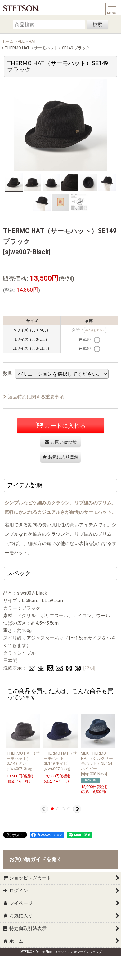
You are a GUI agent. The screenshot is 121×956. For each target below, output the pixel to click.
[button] (14, 182)
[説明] (89, 668)
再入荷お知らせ (95, 330)
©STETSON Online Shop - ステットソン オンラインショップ (61, 952)
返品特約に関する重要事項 (36, 397)
